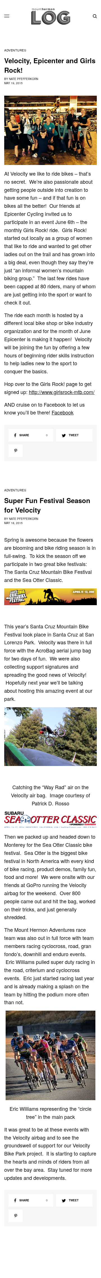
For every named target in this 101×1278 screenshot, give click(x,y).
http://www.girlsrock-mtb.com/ (62, 391)
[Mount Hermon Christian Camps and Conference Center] (50, 16)
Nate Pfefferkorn (23, 79)
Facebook (63, 412)
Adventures (15, 50)
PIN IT (53, 130)
